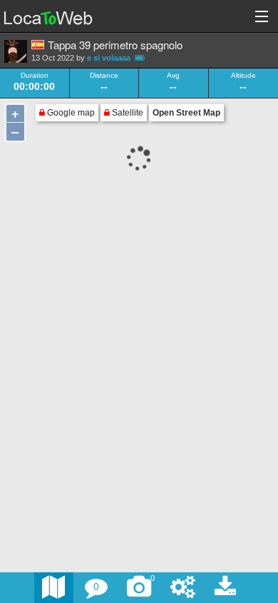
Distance (104, 75)
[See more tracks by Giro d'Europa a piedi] (15, 51)
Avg (173, 75)
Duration (34, 75)
